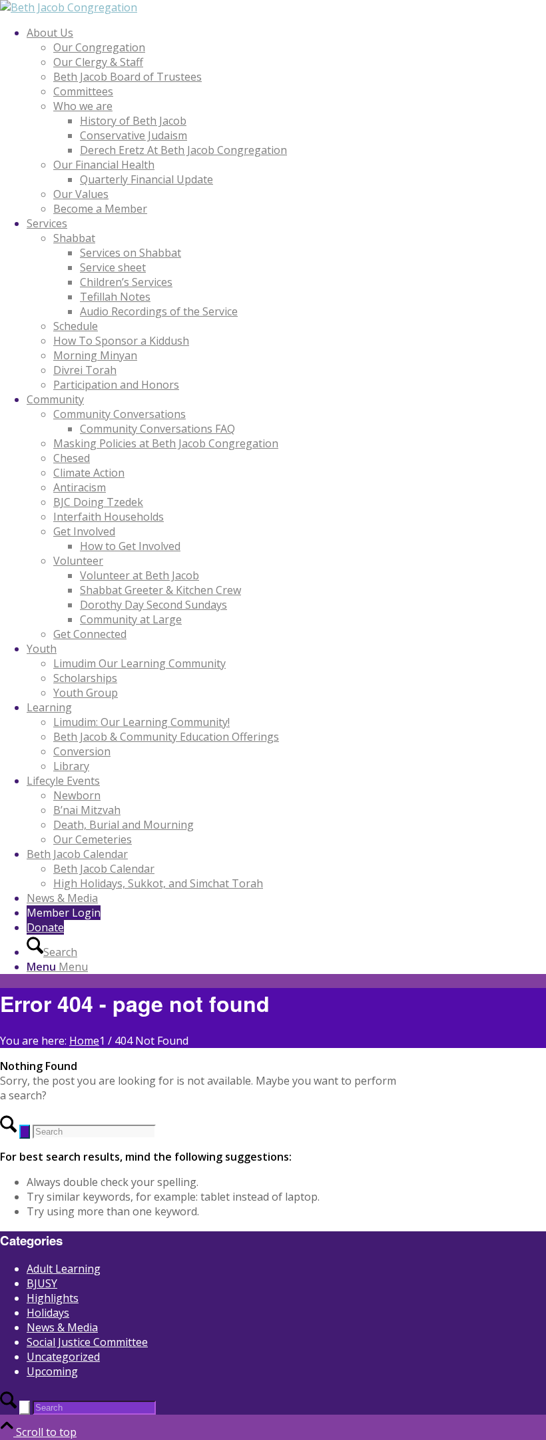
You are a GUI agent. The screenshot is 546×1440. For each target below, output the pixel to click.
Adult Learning (64, 1268)
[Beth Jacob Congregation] (68, 7)
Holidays (48, 1312)
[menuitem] (286, 120)
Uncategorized (63, 1356)
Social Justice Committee (87, 1342)
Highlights (53, 1298)
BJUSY (42, 1283)
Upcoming (52, 1371)
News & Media (62, 1327)
